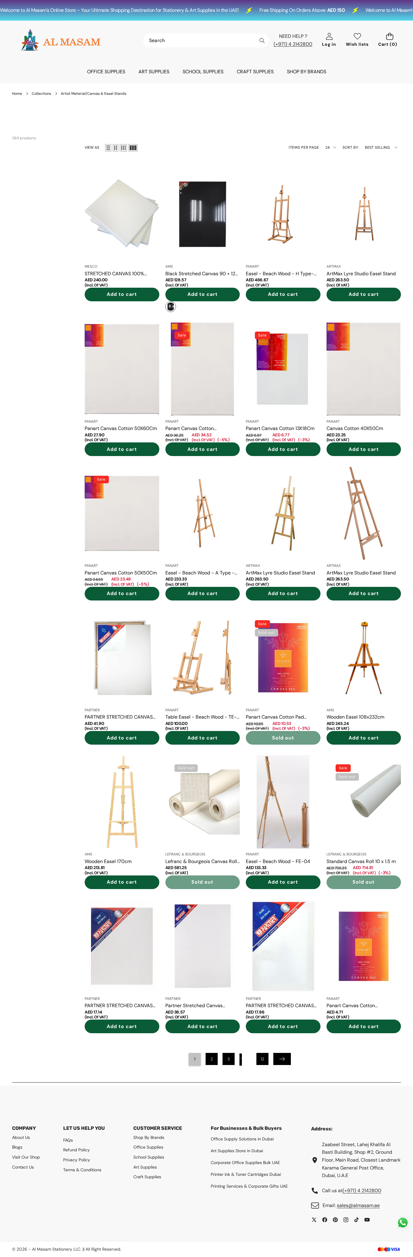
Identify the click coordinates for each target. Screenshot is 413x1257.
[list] (108, 147)
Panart (91, 421)
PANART (252, 266)
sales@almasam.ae (358, 1205)
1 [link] (194, 1059)
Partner (92, 710)
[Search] (262, 41)
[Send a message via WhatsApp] (403, 1223)
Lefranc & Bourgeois (185, 854)
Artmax (334, 266)
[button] (389, 40)
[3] (123, 147)
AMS (169, 266)
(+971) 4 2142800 (293, 44)
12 (262, 1059)
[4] (133, 147)
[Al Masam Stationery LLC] (60, 40)
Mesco (91, 266)
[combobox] (206, 40)
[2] (115, 147)
